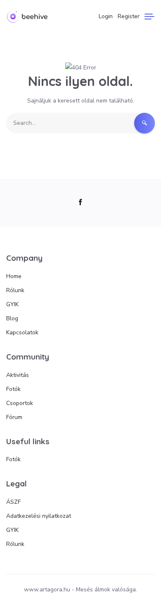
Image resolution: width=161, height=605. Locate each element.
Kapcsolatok (22, 332)
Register (129, 16)
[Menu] (149, 16)
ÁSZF (13, 502)
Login (106, 16)
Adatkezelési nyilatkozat (38, 516)
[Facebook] (80, 202)
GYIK (12, 304)
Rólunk (15, 290)
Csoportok (19, 403)
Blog (12, 318)
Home (13, 276)
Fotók (13, 389)
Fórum (14, 417)
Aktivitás (17, 375)
